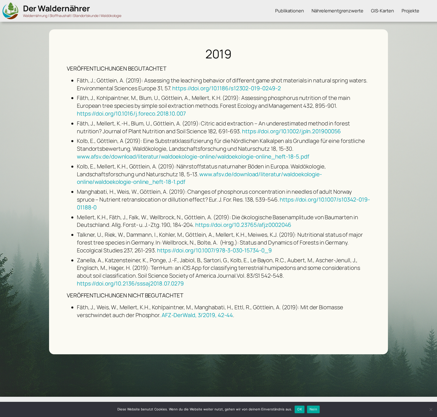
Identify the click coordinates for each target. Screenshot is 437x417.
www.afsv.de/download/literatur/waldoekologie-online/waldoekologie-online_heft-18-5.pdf (193, 156)
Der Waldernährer (56, 8)
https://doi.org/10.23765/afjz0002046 (243, 225)
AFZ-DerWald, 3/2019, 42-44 (197, 315)
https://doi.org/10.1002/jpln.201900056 (291, 131)
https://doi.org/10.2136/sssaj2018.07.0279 (130, 283)
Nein (313, 409)
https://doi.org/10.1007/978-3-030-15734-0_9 (214, 250)
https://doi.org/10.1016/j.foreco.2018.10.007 (131, 113)
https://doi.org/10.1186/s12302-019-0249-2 (226, 88)
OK (299, 409)
